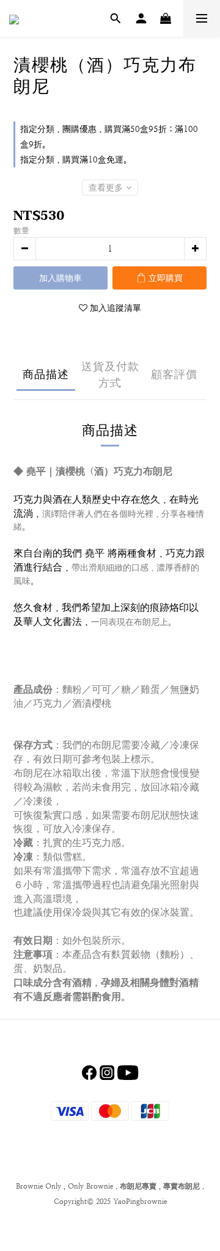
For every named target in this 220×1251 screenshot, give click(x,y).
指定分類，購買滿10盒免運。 (75, 159)
